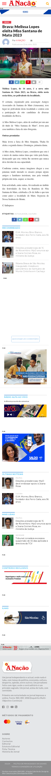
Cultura (32, 214)
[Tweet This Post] (16, 81)
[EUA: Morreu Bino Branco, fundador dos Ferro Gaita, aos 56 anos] (8, 236)
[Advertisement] (25, 306)
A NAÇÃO (20, 40)
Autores (6, 738)
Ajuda (7, 764)
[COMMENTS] (39, 81)
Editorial (6, 744)
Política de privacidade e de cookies (29, 764)
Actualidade (21, 214)
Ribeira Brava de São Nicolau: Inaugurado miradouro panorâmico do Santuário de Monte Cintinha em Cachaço (30, 267)
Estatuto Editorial (11, 746)
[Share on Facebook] (11, 81)
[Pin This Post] (28, 81)
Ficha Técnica (8, 749)
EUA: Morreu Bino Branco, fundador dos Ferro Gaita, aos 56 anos (32, 235)
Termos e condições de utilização (26, 767)
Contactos (7, 741)
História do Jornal (10, 751)
